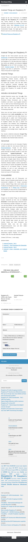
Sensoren (24, 478)
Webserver (16, 484)
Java (20, 470)
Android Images (9, 67)
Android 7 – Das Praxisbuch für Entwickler (15, 245)
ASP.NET (3, 468)
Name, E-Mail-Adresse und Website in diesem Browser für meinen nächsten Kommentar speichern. (13, 337)
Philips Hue (16, 187)
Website (5, 330)
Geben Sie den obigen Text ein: (11, 348)
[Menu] (26, 2)
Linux (5, 472)
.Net (2, 466)
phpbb (17, 474)
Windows (23, 484)
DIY (6, 470)
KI (1, 472)
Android (11, 264)
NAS (26, 472)
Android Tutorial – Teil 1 (10, 243)
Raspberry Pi (5, 5)
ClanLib (21, 468)
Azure (7, 468)
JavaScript (24, 470)
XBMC (2, 486)
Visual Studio (6, 484)
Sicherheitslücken (6, 147)
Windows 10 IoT (19, 25)
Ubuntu (2, 482)
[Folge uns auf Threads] (13, 361)
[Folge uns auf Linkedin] (26, 361)
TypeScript (24, 480)
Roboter (19, 478)
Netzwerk (3, 474)
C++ (16, 468)
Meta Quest (16, 472)
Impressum (10, 532)
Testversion (4, 57)
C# (13, 468)
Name (4, 324)
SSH (6, 480)
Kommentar (6, 314)
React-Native (14, 478)
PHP (10, 474)
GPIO (16, 470)
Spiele (2, 480)
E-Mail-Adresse (18, 324)
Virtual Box (15, 482)
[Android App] (23, 361)
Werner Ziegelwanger (10, 13)
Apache (25, 466)
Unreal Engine (8, 482)
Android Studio (19, 465)
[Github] (18, 361)
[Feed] (21, 361)
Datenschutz (17, 532)
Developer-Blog (6, 2)
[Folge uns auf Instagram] (16, 361)
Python (25, 474)
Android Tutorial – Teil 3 (10, 247)
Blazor (10, 468)
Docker (9, 470)
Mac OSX (10, 472)
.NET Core (6, 466)
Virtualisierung (22, 482)
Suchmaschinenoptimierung (14, 480)
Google (13, 470)
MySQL (22, 472)
